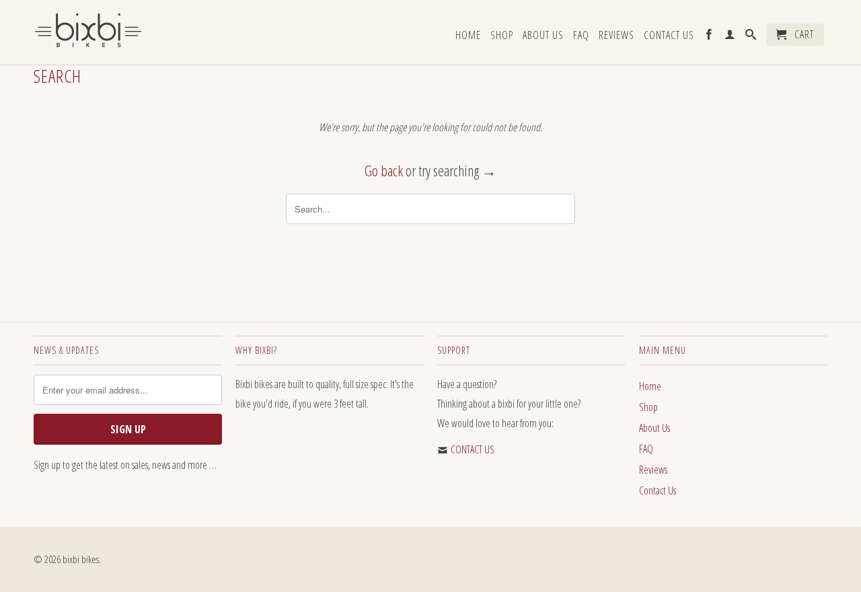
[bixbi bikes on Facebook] (709, 37)
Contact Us (669, 35)
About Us (543, 35)
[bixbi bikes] (128, 33)
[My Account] (730, 37)
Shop (501, 35)
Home (468, 35)
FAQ (581, 35)
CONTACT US (472, 449)
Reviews (616, 35)
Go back (384, 170)
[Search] (751, 37)
